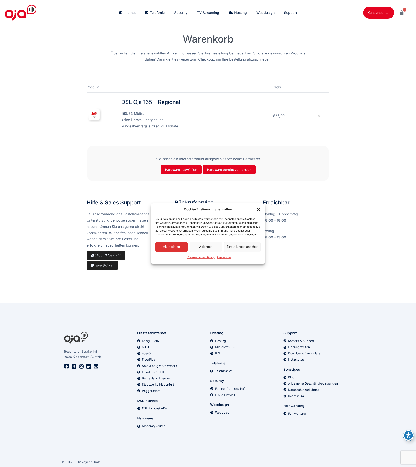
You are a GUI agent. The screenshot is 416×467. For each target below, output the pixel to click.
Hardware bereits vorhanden (229, 170)
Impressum (224, 257)
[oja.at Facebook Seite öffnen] (66, 366)
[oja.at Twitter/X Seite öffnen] (73, 366)
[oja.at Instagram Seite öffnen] (81, 366)
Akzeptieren (171, 247)
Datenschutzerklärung (201, 257)
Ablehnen (205, 247)
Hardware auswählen (181, 170)
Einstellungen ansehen (242, 247)
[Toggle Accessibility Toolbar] (408, 435)
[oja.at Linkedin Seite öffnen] (88, 366)
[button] (258, 209)
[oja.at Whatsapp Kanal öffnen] (96, 366)
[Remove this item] (318, 116)
